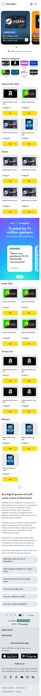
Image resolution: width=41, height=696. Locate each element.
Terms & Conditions (8, 688)
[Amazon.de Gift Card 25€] (29, 361)
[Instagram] (6, 677)
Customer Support (23, 553)
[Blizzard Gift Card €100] (10, 459)
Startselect (7, 635)
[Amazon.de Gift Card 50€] (10, 93)
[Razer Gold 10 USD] (10, 293)
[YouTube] (22, 677)
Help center (7, 629)
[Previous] (18, 276)
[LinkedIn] (34, 677)
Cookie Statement (8, 692)
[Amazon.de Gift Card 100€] (29, 392)
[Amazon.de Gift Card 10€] (10, 361)
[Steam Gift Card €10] (10, 161)
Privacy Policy (21, 688)
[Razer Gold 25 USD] (29, 293)
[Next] (21, 276)
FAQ (3, 553)
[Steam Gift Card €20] (10, 124)
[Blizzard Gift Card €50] (29, 429)
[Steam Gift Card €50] (10, 192)
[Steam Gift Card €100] (29, 192)
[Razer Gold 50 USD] (29, 93)
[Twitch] (28, 677)
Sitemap (18, 692)
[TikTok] (17, 677)
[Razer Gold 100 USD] (29, 324)
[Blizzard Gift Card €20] (29, 124)
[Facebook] (11, 677)
